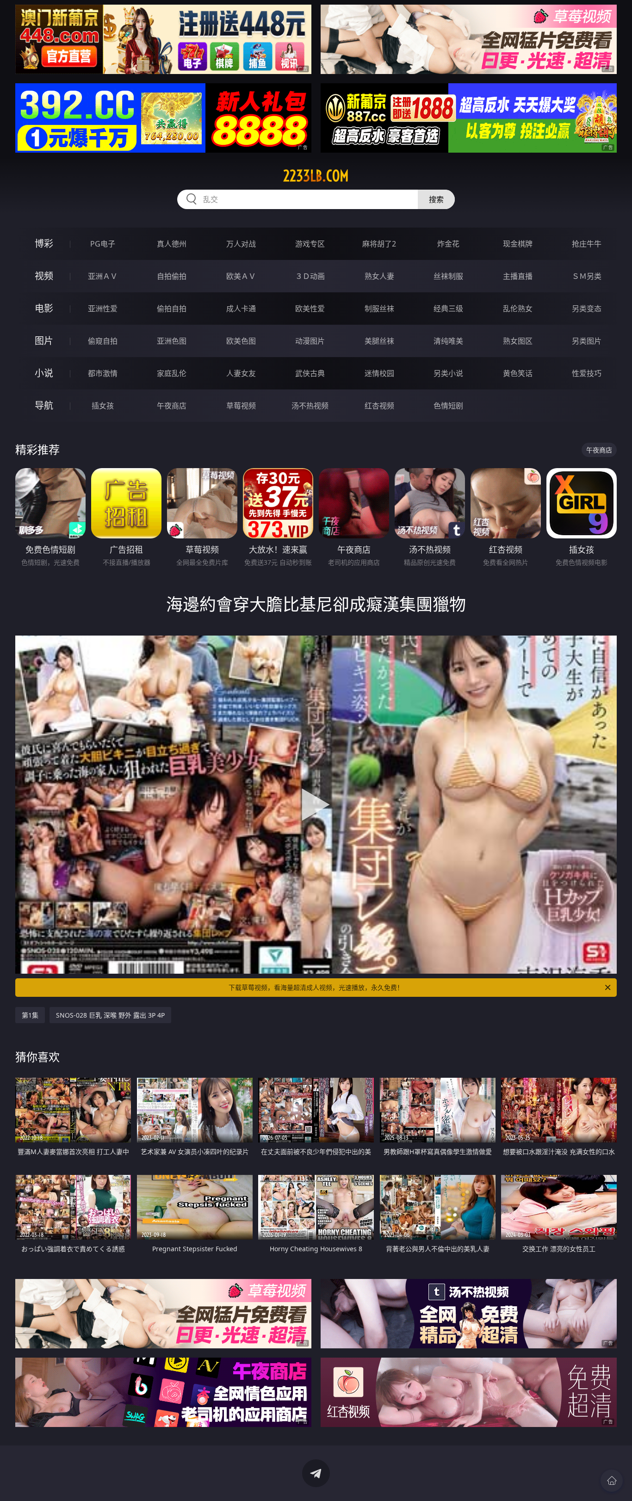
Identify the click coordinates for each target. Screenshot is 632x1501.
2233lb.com (316, 176)
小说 (44, 373)
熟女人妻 (379, 276)
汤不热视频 (309, 406)
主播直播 (518, 276)
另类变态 (586, 308)
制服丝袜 (379, 308)
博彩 (44, 243)
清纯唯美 (448, 341)
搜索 (436, 199)
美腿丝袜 (379, 341)
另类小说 (448, 373)
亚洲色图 (171, 341)
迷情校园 (379, 373)
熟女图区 (518, 341)
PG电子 (102, 244)
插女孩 (103, 406)
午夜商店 (171, 406)
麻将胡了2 (379, 244)
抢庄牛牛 (586, 244)
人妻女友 (241, 373)
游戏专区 (310, 244)
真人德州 (171, 244)
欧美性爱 (310, 308)
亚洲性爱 (103, 308)
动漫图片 (310, 341)
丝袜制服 (448, 276)
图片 (44, 340)
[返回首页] (612, 1481)
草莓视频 (241, 406)
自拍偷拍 (171, 276)
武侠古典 (310, 373)
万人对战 (241, 244)
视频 (44, 276)
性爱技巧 (586, 373)
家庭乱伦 (171, 373)
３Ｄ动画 (310, 276)
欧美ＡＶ (241, 276)
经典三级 (448, 308)
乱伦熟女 (518, 308)
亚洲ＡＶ (103, 276)
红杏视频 (379, 406)
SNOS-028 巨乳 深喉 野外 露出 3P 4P (110, 1015)
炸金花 (448, 244)
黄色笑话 (518, 373)
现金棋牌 (518, 244)
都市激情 (103, 373)
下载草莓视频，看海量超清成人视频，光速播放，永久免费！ (316, 987)
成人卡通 (241, 308)
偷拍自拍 (171, 308)
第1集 (30, 1015)
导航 (44, 405)
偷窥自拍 (103, 341)
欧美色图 (241, 341)
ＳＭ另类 (586, 276)
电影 (44, 308)
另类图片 (586, 341)
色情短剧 (448, 406)
